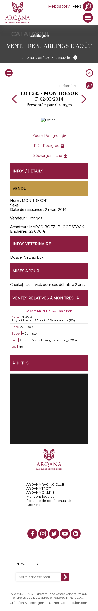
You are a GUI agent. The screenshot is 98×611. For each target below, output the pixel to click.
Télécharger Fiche (46, 155)
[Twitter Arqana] (54, 534)
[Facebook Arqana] (32, 534)
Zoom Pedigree (46, 135)
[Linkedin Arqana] (76, 534)
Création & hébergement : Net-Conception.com (49, 603)
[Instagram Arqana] (43, 534)
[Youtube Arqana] (65, 534)
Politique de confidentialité (48, 500)
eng (76, 6)
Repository (59, 6)
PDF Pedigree (46, 145)
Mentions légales (40, 496)
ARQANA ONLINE (40, 492)
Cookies (33, 505)
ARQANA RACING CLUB (45, 484)
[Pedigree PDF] (49, 120)
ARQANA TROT (38, 488)
